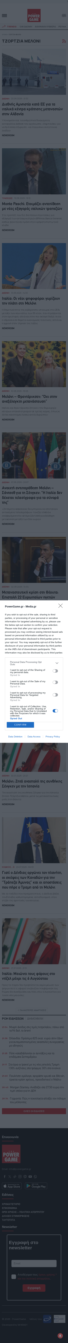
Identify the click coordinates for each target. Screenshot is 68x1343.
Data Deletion (15, 736)
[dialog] (34, 671)
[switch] (55, 671)
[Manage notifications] (60, 1335)
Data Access (34, 736)
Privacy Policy (53, 736)
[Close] (61, 607)
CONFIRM (20, 725)
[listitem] (34, 663)
